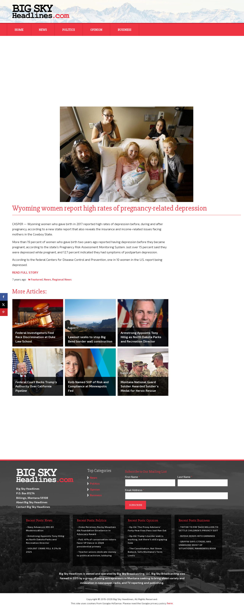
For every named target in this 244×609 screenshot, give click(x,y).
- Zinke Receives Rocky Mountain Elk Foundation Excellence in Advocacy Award (96, 530)
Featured (37, 279)
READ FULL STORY (25, 272)
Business (124, 30)
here (170, 603)
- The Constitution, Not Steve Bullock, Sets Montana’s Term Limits (145, 552)
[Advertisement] (122, 68)
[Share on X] (4, 304)
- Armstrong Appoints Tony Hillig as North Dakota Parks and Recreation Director (45, 539)
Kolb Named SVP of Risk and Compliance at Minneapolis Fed (88, 386)
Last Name (184, 476)
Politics (68, 30)
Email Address (134, 490)
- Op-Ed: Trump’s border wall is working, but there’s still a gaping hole (147, 539)
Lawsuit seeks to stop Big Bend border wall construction (90, 339)
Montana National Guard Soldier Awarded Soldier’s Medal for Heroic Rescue (140, 386)
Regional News (62, 279)
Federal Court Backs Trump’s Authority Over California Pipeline (36, 386)
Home (19, 30)
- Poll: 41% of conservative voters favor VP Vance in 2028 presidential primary (96, 543)
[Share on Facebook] (4, 297)
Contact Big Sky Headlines (33, 506)
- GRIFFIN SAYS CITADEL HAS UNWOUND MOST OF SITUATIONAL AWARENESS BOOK (197, 545)
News (43, 30)
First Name (132, 476)
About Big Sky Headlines (31, 502)
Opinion (96, 30)
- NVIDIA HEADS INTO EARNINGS (197, 535)
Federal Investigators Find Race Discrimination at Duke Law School (35, 337)
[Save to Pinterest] (4, 312)
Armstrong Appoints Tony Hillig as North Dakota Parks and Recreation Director (141, 337)
